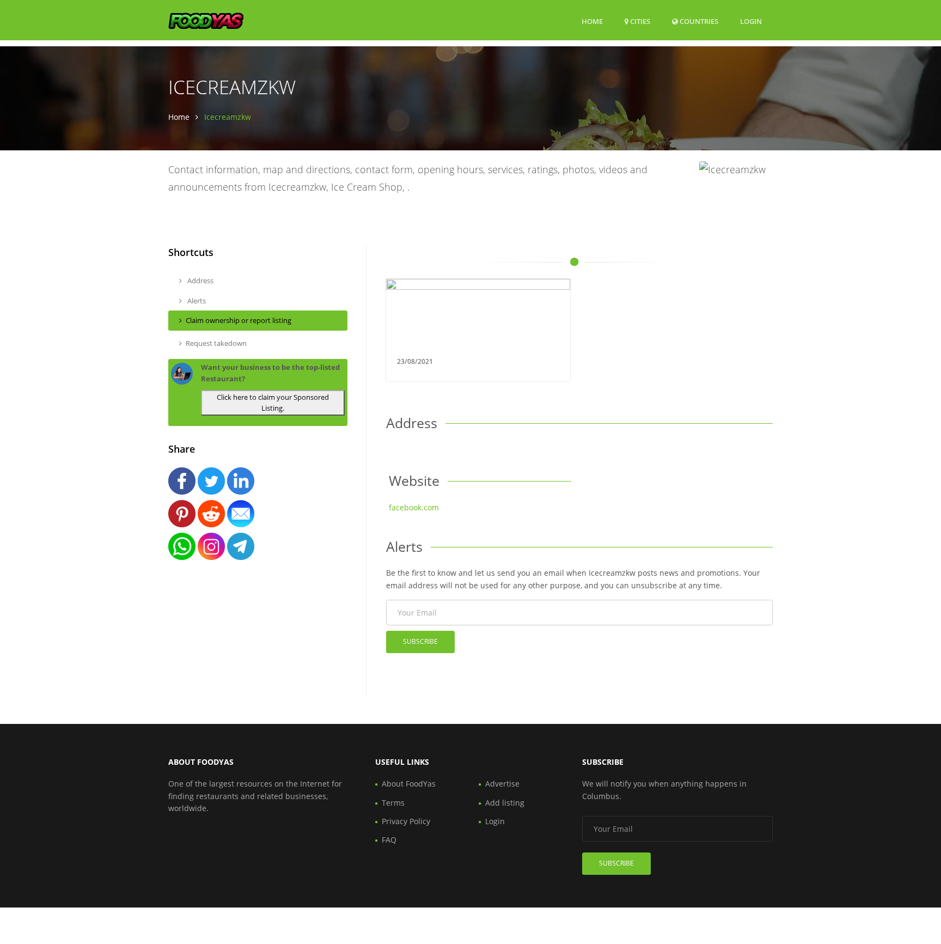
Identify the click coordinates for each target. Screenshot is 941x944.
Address (199, 280)
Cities (639, 21)
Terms (393, 802)
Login (751, 21)
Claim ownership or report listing (238, 320)
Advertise (502, 783)
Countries (698, 21)
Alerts (196, 301)
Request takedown (216, 343)
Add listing (504, 802)
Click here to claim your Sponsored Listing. (273, 402)
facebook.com (414, 507)
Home (592, 21)
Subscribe (420, 641)
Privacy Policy (406, 821)
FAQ (389, 840)
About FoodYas (409, 783)
